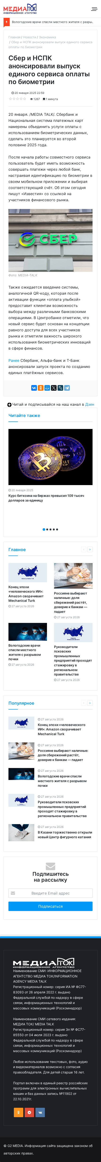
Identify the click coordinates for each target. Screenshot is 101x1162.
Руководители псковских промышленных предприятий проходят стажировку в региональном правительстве (73, 660)
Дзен (89, 404)
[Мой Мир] (47, 388)
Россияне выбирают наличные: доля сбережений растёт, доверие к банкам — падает (70, 602)
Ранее (13, 360)
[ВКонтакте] (34, 388)
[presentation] (49, 524)
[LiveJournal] (60, 388)
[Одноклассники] (40, 388)
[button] (44, 529)
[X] (54, 388)
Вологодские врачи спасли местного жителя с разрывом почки (62, 780)
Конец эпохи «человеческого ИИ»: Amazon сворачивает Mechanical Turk (61, 729)
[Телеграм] (29, 1112)
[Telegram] (67, 388)
